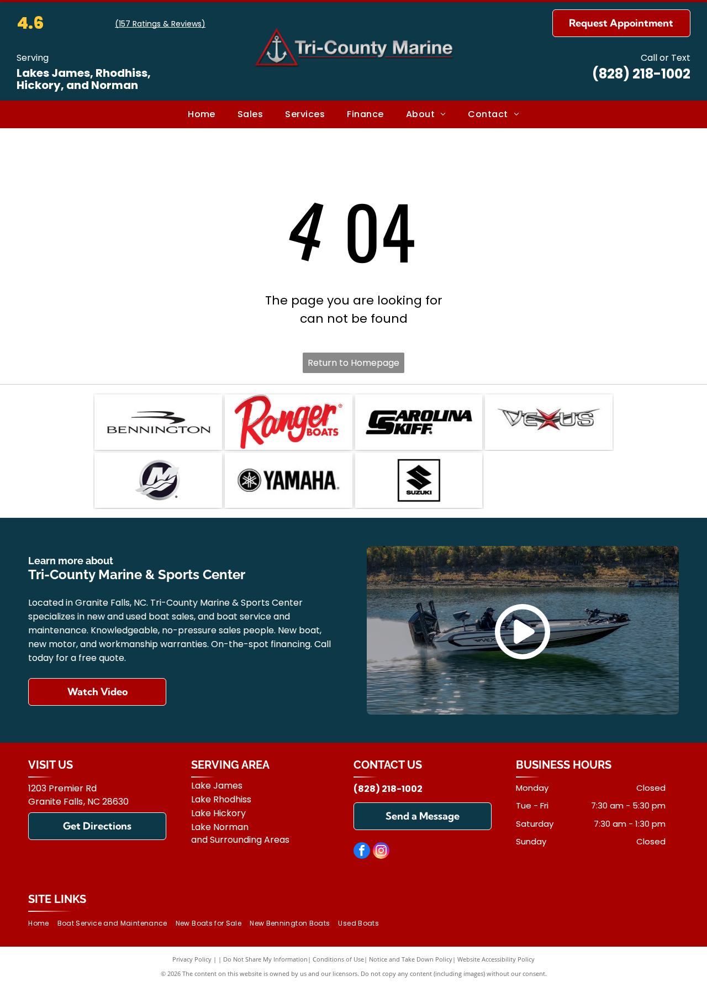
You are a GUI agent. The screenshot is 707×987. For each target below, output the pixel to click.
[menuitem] (201, 114)
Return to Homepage (353, 362)
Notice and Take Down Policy (410, 959)
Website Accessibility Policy (496, 959)
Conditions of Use (338, 959)
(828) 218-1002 (641, 74)
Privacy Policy (192, 959)
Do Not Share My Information (265, 959)
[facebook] (362, 852)
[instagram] (381, 852)
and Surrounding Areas (240, 839)
